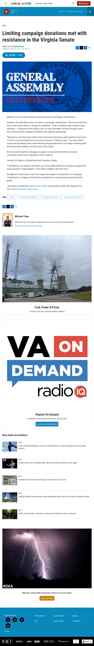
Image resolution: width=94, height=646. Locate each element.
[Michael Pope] (7, 220)
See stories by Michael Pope (28, 225)
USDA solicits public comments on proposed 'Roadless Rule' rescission (47, 513)
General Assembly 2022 (29, 197)
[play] (6, 11)
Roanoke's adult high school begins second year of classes (42, 480)
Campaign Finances (51, 197)
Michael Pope (18, 46)
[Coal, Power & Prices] (47, 268)
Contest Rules (59, 616)
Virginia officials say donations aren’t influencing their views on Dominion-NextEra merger (53, 496)
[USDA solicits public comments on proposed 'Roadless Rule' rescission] (9, 514)
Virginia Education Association (24, 189)
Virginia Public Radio (38, 186)
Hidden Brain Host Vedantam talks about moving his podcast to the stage (47, 463)
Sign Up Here (47, 598)
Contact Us (76, 621)
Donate (84, 3)
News (4, 25)
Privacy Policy (58, 621)
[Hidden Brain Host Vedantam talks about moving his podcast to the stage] (9, 463)
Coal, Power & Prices (47, 307)
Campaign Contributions (73, 197)
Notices (75, 616)
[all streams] (90, 11)
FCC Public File (40, 616)
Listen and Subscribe (47, 424)
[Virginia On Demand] (47, 364)
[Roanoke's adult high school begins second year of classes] (9, 480)
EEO (36, 621)
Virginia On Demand (47, 414)
